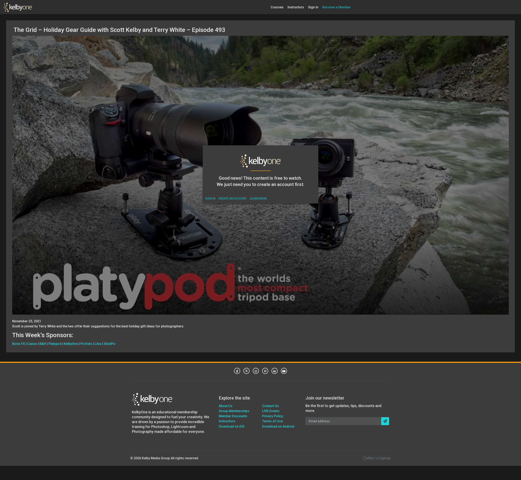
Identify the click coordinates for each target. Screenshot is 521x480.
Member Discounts (233, 416)
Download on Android (278, 426)
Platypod (54, 344)
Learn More (258, 198)
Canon (32, 344)
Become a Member (336, 7)
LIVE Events (270, 411)
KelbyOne (71, 344)
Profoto (86, 344)
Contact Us (270, 406)
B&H (42, 344)
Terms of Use (272, 421)
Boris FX (18, 344)
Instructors (296, 7)
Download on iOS (231, 426)
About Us (225, 406)
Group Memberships (234, 411)
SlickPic (110, 344)
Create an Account (232, 198)
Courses (277, 7)
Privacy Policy (272, 416)
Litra (98, 344)
